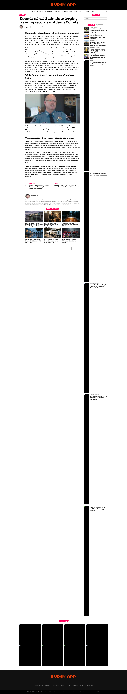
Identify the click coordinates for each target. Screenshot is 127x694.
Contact (75, 685)
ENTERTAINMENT (67, 11)
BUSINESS (40, 11)
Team (63, 685)
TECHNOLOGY (78, 11)
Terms (68, 685)
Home (33, 11)
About (41, 685)
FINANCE (57, 11)
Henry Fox (28, 27)
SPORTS (86, 11)
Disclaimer (55, 685)
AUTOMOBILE (49, 11)
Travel (93, 11)
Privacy (47, 685)
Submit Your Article (86, 685)
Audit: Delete (40, 180)
